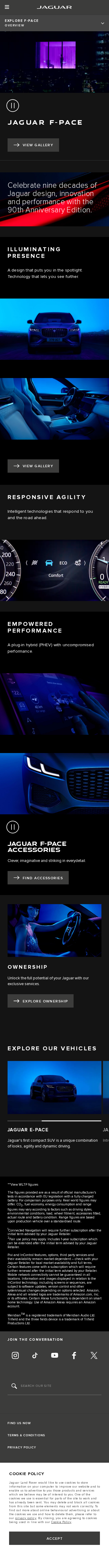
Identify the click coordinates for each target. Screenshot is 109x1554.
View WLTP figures (24, 1185)
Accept (55, 1538)
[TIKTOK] (34, 1356)
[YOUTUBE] (54, 1356)
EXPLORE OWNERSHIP (45, 1001)
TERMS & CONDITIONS (26, 1435)
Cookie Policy (61, 1522)
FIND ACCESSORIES (43, 878)
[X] (93, 1356)
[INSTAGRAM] (15, 1356)
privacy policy (25, 1518)
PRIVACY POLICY (22, 1447)
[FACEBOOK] (74, 1356)
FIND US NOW (19, 1423)
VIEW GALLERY (38, 145)
